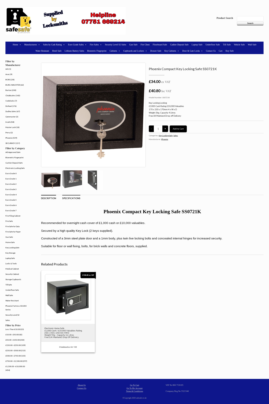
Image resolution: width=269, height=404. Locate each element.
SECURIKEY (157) (12, 143)
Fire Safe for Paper (13, 232)
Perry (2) (9, 132)
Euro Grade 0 (11, 173)
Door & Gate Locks (191, 51)
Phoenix (164, 139)
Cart (220, 51)
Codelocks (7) (11, 101)
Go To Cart (134, 385)
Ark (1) (8, 69)
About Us (82, 385)
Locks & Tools (11, 263)
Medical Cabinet (12, 269)
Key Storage (10, 253)
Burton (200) (10, 90)
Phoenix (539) (11, 138)
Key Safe (230, 51)
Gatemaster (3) (11, 116)
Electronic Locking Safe (15, 168)
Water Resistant (42, 51)
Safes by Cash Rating (52, 44)
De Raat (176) (11, 106)
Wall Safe (252, 44)
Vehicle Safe (239, 44)
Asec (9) (8, 74)
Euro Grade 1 (11, 179)
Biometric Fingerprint (96, 51)
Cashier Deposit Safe (179, 44)
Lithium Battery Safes (74, 51)
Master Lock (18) (12, 127)
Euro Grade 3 (11, 189)
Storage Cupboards (13, 279)
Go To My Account (135, 388)
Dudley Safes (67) (12, 111)
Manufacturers (30, 44)
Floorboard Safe (160, 44)
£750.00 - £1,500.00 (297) (16, 361)
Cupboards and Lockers (133, 51)
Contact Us (211, 51)
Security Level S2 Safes (115, 44)
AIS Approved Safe (12, 152)
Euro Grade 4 (11, 194)
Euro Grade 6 (11, 205)
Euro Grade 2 (11, 184)
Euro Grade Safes (76, 44)
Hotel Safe (56, 51)
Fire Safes (94, 44)
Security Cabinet (12, 274)
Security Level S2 (12, 315)
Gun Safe (133, 44)
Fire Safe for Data (12, 226)
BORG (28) (9, 79)
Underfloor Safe (212, 44)
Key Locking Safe (166, 135)
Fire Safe (9, 221)
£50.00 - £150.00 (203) (14, 340)
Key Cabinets (170, 51)
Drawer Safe (155, 51)
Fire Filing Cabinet (12, 216)
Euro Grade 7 (11, 210)
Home (15, 44)
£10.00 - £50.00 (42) (13, 334)
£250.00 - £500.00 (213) (15, 350)
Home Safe (10, 242)
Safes (175, 135)
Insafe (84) (9, 122)
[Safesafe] (65, 21)
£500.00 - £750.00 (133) (15, 356)
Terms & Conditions (134, 391)
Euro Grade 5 (11, 200)
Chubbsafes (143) (12, 95)
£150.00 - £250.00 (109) (15, 345)
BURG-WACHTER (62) (14, 85)
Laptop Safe (197, 44)
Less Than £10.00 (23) (14, 329)
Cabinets (113, 51)
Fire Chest (145, 44)
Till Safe (227, 44)
